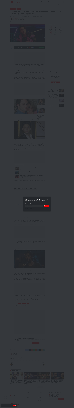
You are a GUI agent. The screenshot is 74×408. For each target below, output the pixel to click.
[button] (14, 405)
